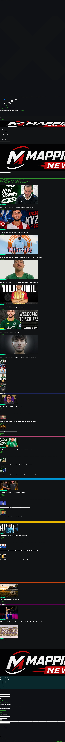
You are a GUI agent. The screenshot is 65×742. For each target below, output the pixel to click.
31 (0, 510)
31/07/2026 (2, 433)
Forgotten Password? (4, 702)
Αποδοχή (1, 110)
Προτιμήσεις (10, 110)
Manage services (5, 106)
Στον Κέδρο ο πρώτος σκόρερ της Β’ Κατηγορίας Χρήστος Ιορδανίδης (16, 449)
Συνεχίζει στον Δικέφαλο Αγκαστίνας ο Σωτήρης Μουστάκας (14, 535)
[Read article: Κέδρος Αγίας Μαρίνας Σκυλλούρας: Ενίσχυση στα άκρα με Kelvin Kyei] (32, 460)
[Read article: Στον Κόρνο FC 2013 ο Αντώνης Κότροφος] (32, 294)
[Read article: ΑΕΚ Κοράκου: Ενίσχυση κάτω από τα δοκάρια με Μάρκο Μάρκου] (32, 503)
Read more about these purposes (8, 108)
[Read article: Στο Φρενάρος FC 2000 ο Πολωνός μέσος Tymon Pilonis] (32, 485)
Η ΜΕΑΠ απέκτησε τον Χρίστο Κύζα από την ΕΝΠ (10, 180)
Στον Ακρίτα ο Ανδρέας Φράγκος (9, 332)
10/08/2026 (2, 452)
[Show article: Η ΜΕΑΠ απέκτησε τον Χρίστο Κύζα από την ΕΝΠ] (32, 366)
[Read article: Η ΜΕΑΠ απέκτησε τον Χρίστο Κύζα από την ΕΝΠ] (32, 219)
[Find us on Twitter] (0, 117)
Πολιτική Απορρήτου (6, 681)
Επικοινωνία (4, 684)
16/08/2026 (2, 623)
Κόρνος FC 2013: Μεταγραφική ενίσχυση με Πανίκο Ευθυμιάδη (14, 559)
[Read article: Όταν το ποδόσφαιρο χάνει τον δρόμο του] (32, 590)
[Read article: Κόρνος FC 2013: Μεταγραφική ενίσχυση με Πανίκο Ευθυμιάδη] (32, 556)
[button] (32, 48)
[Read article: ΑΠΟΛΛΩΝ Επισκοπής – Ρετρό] (32, 631)
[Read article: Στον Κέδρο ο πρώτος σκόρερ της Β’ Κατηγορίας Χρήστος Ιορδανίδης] (32, 442)
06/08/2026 (2, 495)
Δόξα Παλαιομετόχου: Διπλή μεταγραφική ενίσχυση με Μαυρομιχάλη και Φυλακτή (19, 550)
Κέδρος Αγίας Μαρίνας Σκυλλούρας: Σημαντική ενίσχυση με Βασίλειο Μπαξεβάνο (19, 474)
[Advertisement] (18, 131)
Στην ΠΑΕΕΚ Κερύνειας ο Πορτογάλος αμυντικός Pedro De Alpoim (18, 357)
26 (0, 454)
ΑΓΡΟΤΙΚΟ (4, 135)
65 (0, 624)
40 (0, 643)
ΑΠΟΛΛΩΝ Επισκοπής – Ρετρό (7, 640)
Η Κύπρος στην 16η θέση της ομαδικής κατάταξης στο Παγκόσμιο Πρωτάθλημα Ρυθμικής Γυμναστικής (23, 621)
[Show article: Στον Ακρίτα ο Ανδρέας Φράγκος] (32, 385)
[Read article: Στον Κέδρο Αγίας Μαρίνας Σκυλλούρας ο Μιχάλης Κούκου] (32, 194)
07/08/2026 (2, 561)
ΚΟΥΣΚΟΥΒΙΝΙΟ (7, 137)
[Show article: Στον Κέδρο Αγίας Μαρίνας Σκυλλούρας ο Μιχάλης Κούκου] (32, 362)
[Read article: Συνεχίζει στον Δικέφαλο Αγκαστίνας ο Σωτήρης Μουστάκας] (32, 528)
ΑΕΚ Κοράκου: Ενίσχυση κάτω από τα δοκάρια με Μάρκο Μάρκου (15, 507)
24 (0, 602)
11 (0, 411)
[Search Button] (10, 172)
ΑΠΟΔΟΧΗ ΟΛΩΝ (59, 741)
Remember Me (4, 698)
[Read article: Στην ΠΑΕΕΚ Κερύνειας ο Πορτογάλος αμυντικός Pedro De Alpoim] (32, 344)
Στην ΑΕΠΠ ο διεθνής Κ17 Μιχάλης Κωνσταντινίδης (11, 406)
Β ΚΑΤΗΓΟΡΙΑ (3, 229)
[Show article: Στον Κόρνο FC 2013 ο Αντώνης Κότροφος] (32, 380)
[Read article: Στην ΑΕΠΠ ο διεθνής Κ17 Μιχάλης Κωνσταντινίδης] (32, 399)
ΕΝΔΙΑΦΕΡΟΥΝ (5, 136)
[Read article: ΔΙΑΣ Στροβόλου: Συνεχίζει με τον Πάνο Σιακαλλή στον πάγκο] (32, 513)
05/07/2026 (2, 601)
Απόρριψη (5, 110)
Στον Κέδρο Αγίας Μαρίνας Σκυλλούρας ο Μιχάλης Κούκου (12, 179)
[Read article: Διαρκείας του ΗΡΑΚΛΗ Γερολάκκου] (32, 427)
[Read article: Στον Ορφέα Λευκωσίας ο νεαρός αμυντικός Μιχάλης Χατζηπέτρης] (32, 269)
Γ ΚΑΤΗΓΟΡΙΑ (5, 133)
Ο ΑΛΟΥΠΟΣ (4, 139)
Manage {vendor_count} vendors (8, 107)
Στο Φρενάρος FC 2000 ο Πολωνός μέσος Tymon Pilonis (12, 492)
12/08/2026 (2, 409)
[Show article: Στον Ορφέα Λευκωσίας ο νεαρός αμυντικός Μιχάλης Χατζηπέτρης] (32, 376)
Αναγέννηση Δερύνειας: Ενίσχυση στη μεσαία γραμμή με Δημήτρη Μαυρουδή (18, 421)
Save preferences (15, 110)
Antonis (2, 209)
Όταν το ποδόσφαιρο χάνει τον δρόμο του (9, 599)
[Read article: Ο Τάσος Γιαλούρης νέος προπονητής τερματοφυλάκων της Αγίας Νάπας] (32, 244)
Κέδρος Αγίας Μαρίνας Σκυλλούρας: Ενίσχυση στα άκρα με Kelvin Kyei (16, 464)
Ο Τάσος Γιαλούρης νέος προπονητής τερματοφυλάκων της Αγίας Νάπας (15, 181)
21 (0, 467)
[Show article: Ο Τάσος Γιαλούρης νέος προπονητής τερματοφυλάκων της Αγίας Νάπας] (32, 371)
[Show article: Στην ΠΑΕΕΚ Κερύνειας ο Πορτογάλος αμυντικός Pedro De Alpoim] (32, 389)
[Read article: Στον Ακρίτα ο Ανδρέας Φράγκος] (32, 319)
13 (0, 497)
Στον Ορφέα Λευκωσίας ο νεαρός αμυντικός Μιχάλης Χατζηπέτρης (13, 182)
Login (3, 119)
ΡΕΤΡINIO (6, 138)
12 (0, 434)
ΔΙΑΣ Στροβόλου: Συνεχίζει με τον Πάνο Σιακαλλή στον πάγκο (14, 516)
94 (0, 553)
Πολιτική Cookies (5, 682)
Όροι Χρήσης (4, 683)
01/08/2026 (2, 423)
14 (0, 562)
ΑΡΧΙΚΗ (3, 726)
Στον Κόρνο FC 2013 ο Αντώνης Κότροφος (11, 307)
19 (0, 477)
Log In (1, 712)
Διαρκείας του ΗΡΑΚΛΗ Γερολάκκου (8, 431)
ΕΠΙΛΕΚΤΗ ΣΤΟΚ (5, 134)
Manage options (5, 105)
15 (0, 424)
